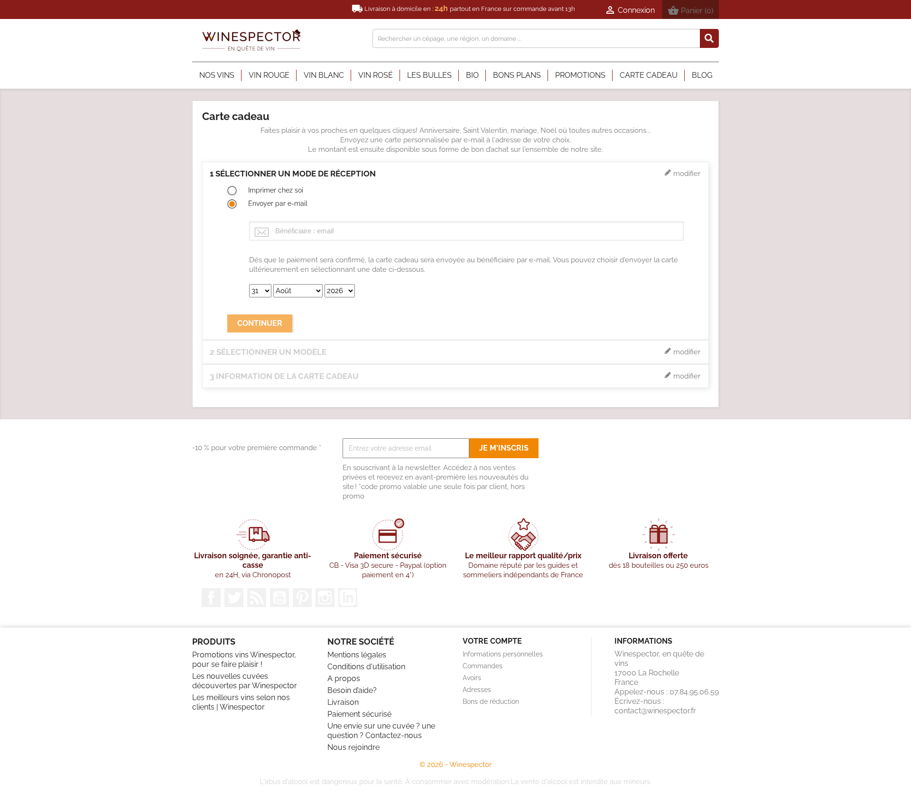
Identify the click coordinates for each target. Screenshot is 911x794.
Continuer (259, 323)
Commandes (482, 666)
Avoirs (472, 678)
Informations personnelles (503, 654)
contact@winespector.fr (655, 710)
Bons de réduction (491, 701)
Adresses (477, 689)
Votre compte (492, 641)
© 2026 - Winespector (455, 764)
